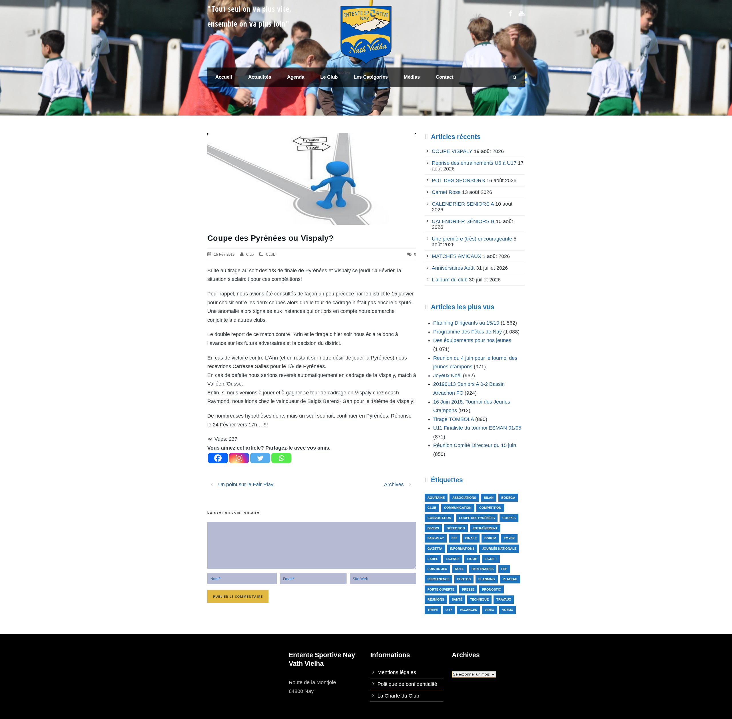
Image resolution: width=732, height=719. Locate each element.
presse (468, 589)
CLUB (271, 254)
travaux (503, 599)
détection (456, 528)
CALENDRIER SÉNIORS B (463, 221)
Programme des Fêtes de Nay (467, 332)
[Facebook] (218, 458)
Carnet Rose (446, 192)
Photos (464, 579)
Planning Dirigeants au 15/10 (466, 323)
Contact (444, 77)
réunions (435, 599)
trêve (432, 609)
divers (433, 528)
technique (479, 599)
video (489, 609)
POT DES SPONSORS (458, 180)
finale (471, 538)
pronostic (491, 589)
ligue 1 (491, 559)
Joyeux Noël (447, 375)
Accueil (223, 77)
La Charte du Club (398, 696)
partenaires (483, 569)
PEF (504, 569)
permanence (438, 579)
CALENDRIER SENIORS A (463, 204)
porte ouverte (440, 589)
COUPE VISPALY (452, 151)
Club (250, 254)
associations (464, 497)
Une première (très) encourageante (472, 239)
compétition (490, 507)
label (432, 559)
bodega (508, 497)
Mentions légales (396, 672)
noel (459, 569)
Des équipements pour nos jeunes (472, 340)
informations (462, 548)
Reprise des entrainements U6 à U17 (474, 163)
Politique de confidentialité (407, 684)
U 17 (448, 609)
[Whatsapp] (281, 458)
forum (490, 538)
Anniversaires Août (453, 268)
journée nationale (499, 548)
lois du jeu (437, 569)
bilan (489, 497)
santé (457, 599)
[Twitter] (260, 458)
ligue (472, 559)
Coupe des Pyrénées (477, 518)
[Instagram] (239, 458)
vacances (468, 609)
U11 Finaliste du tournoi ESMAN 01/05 (477, 428)
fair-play (435, 538)
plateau (510, 579)
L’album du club (450, 280)
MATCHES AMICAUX (456, 256)
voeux (507, 609)
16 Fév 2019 (224, 254)
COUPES (509, 518)
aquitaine (436, 497)
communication (458, 507)
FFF (454, 538)
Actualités (259, 77)
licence (453, 559)
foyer (509, 538)
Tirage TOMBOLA (453, 419)
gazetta (434, 548)
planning (486, 579)
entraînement (485, 528)
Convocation (439, 518)
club (431, 507)
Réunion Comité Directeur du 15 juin (474, 445)
